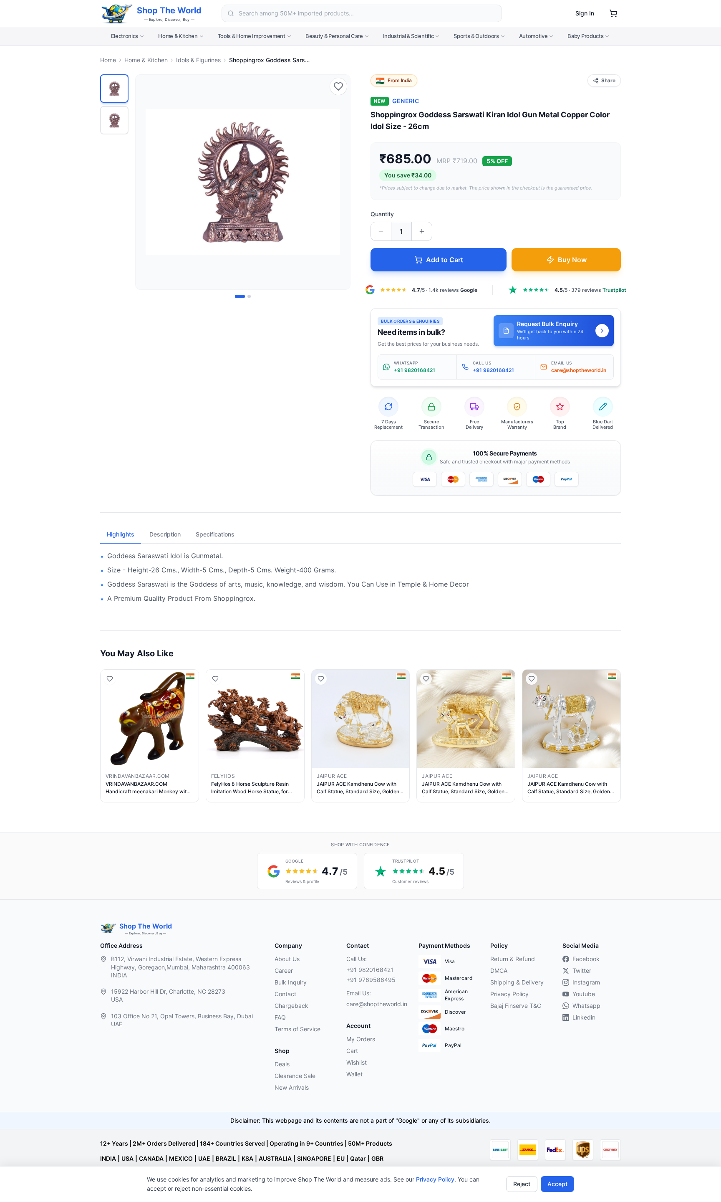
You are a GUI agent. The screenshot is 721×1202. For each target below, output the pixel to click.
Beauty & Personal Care (334, 36)
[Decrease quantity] (381, 231)
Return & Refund (512, 958)
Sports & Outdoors (476, 36)
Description (165, 534)
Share (608, 80)
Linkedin (583, 1017)
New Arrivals (292, 1087)
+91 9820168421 (369, 969)
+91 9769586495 (371, 979)
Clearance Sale (295, 1075)
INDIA (108, 1158)
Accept (557, 1183)
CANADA (151, 1158)
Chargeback (291, 1005)
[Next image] (339, 182)
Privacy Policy (435, 1179)
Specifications (215, 534)
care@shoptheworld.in (375, 1003)
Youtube (583, 993)
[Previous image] (146, 182)
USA (127, 1158)
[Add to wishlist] (338, 86)
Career (284, 970)
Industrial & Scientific (408, 36)
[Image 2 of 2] (249, 296)
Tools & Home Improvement (251, 36)
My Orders (360, 1039)
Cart (352, 1050)
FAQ (280, 1017)
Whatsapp (586, 1005)
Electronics (124, 36)
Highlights (120, 534)
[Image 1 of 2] (240, 296)
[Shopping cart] (613, 13)
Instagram (586, 982)
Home (108, 59)
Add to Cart (444, 260)
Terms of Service (297, 1028)
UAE (204, 1158)
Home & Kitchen (177, 36)
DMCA (498, 970)
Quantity (382, 214)
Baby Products (585, 36)
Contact (285, 993)
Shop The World (169, 10)
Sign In (584, 13)
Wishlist (356, 1062)
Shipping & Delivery (517, 982)
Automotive (533, 36)
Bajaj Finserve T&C (515, 1005)
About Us (287, 958)
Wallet (354, 1074)
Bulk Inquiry (291, 982)
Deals (282, 1064)
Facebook (586, 958)
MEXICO (181, 1158)
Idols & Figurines (198, 59)
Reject (521, 1183)
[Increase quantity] (422, 231)
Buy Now (572, 260)
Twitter (581, 970)
